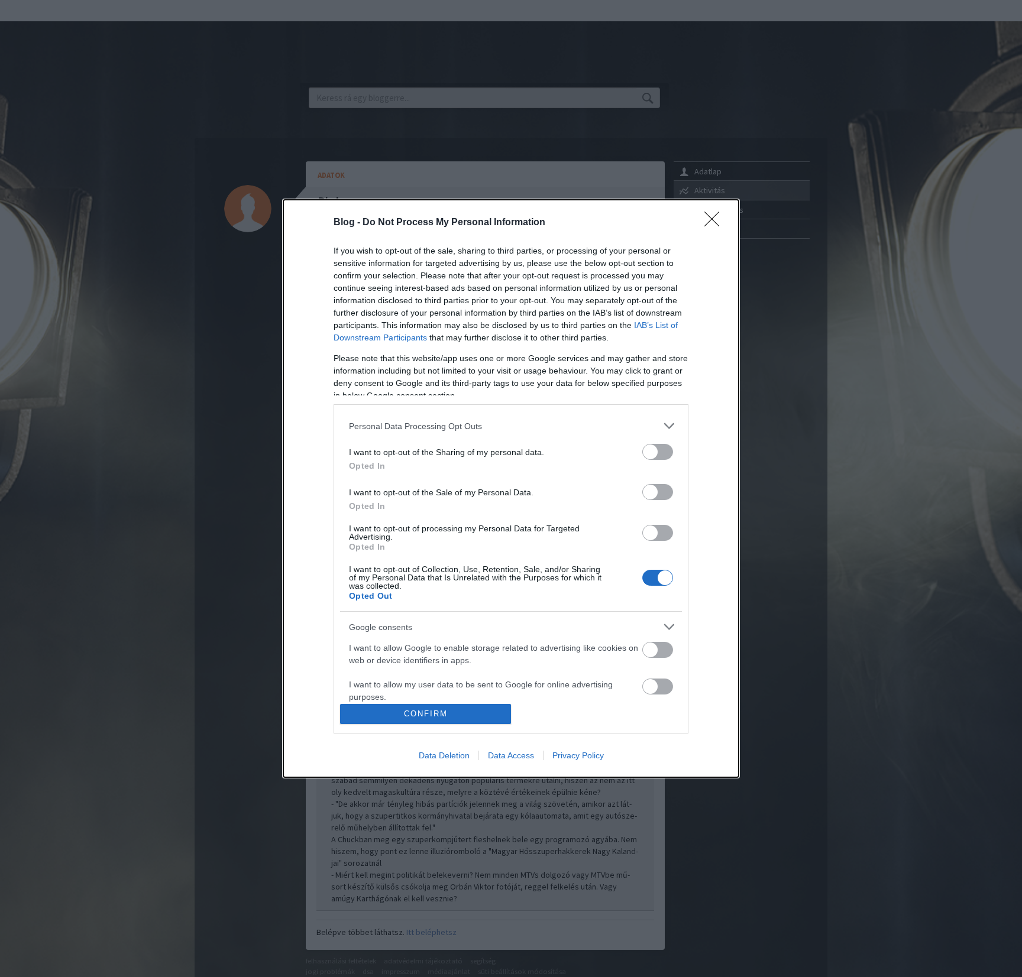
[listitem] (511, 426)
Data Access (511, 755)
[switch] (657, 452)
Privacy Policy (578, 755)
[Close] (715, 223)
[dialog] (511, 488)
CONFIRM (426, 713)
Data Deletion (444, 755)
